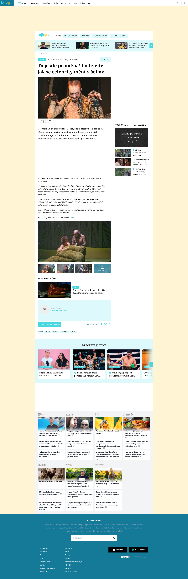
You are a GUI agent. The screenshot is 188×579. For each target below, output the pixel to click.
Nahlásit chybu (44, 572)
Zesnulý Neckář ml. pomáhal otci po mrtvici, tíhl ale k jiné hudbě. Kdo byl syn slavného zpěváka (51, 444)
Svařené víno (89, 528)
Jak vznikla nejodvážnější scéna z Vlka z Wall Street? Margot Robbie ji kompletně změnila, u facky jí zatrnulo (50, 506)
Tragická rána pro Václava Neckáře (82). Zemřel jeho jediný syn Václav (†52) (79, 433)
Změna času (98, 525)
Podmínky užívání (45, 561)
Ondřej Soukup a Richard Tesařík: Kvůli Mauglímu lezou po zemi (89, 291)
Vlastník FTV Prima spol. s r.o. (49, 568)
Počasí (112, 525)
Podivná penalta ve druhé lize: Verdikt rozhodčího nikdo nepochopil (49, 454)
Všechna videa (140, 125)
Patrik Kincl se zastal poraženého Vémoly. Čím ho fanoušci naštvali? (88, 374)
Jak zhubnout (49, 525)
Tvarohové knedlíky (88, 531)
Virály (55, 3)
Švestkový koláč (117, 531)
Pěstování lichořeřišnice (133, 528)
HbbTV (42, 558)
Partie (107, 525)
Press (67, 551)
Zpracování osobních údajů (73, 561)
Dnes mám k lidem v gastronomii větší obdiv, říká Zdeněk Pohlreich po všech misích (79, 454)
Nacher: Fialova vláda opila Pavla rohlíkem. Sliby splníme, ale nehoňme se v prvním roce (50, 433)
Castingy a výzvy (70, 555)
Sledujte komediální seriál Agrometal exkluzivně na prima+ (139, 155)
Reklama (43, 555)
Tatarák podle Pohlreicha (105, 528)
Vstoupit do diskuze (51, 324)
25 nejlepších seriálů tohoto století (51, 481)
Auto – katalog (51, 528)
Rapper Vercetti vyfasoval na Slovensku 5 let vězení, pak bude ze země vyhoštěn (79, 494)
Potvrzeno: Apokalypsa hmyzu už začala (107, 432)
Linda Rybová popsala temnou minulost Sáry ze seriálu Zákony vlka (140, 173)
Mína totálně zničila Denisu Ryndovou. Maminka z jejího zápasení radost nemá (138, 46)
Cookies (42, 565)
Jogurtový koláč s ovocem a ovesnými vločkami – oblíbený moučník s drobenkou (135, 454)
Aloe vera (119, 528)
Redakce (67, 568)
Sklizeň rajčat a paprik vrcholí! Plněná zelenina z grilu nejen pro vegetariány (107, 505)
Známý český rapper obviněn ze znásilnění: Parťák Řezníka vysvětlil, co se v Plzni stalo (61, 46)
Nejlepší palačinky (103, 531)
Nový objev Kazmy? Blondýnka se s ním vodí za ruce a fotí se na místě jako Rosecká (79, 505)
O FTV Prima (44, 548)
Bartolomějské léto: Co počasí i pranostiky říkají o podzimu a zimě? (108, 483)
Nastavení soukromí (71, 572)
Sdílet (106, 60)
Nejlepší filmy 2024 (62, 525)
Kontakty (67, 558)
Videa (75, 3)
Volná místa (43, 551)
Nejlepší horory (76, 525)
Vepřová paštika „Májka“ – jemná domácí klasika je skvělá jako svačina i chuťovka (136, 444)
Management (69, 548)
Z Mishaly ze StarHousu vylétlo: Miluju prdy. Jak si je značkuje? (99, 45)
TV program (88, 525)
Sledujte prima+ (85, 3)
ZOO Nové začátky (137, 525)
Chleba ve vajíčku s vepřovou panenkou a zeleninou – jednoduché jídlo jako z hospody (136, 433)
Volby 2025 (79, 528)
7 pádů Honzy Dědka (66, 528)
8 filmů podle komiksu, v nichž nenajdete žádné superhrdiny (49, 493)
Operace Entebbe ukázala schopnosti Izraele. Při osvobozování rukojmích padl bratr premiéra (108, 445)
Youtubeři (46, 3)
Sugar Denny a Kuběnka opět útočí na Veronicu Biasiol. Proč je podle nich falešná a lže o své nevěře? (52, 374)
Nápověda (68, 565)
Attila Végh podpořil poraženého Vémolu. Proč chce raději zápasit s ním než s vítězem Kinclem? (121, 374)
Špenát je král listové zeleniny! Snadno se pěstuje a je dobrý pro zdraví (107, 494)
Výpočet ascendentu (72, 531)
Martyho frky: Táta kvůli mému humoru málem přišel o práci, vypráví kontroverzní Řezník (77, 484)
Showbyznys (35, 3)
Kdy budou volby (123, 525)
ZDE (72, 217)
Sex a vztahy (65, 3)
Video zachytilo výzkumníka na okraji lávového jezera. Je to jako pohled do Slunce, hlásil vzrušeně (107, 454)
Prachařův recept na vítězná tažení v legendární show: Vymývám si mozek (79, 444)
